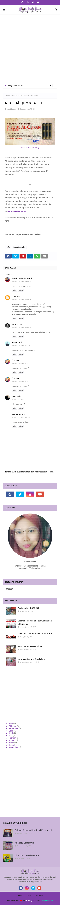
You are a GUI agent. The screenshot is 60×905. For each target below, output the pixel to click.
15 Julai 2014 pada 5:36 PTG (21, 299)
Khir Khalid (17, 324)
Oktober (12, 726)
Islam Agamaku (19, 247)
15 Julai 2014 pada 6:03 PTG (21, 327)
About (29, 896)
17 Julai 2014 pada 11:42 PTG (21, 399)
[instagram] (27, 2)
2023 (11, 724)
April (11, 733)
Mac (11, 735)
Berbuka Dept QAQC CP (28, 608)
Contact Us (39, 896)
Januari (12, 740)
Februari (13, 738)
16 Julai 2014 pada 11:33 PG (21, 345)
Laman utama (10, 95)
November (14, 747)
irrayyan (16, 360)
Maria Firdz (17, 396)
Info (18, 95)
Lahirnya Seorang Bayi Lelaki (31, 659)
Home (20, 896)
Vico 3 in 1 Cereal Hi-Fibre (27, 855)
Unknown (16, 296)
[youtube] (37, 2)
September (14, 728)
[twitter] (32, 2)
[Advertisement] (30, 48)
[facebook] (22, 2)
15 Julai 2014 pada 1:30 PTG (21, 281)
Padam (21, 290)
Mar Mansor (11, 109)
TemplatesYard (47, 900)
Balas (14, 290)
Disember (13, 745)
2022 (11, 743)
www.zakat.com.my (30, 147)
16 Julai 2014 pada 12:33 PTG (21, 363)
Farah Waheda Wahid (22, 278)
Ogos (11, 731)
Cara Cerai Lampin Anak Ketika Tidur (35, 633)
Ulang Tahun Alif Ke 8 (15, 85)
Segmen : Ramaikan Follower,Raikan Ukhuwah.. (35, 622)
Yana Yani (17, 342)
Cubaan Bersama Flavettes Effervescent (33, 830)
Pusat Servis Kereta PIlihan (30, 646)
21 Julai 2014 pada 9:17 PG (21, 417)
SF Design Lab (31, 900)
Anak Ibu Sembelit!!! (24, 843)
